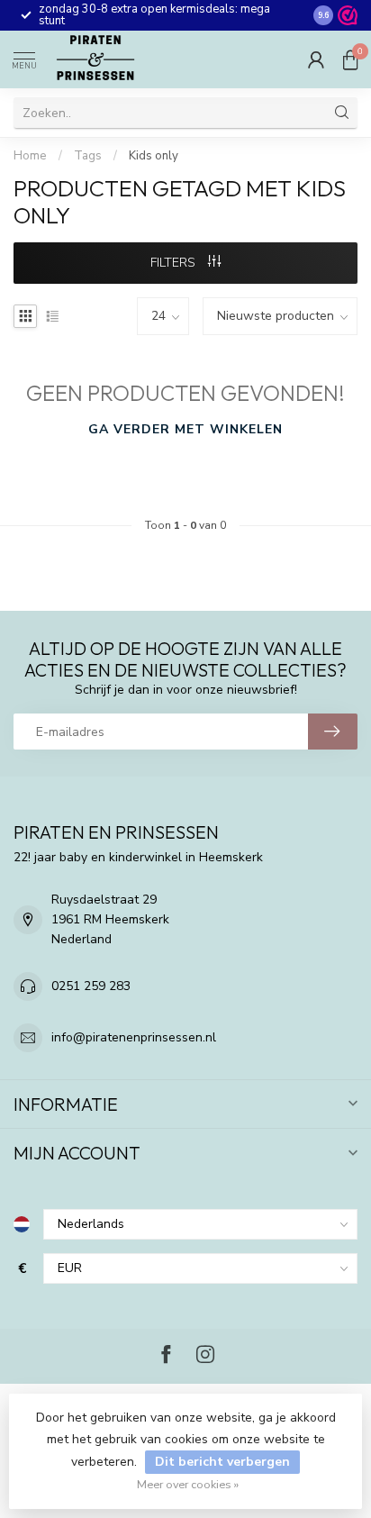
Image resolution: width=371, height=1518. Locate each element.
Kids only (153, 156)
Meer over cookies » (188, 1484)
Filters (174, 262)
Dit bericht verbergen (222, 1461)
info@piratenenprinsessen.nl (133, 1037)
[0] (350, 59)
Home (30, 156)
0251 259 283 (91, 986)
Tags (88, 156)
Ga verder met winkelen (185, 429)
